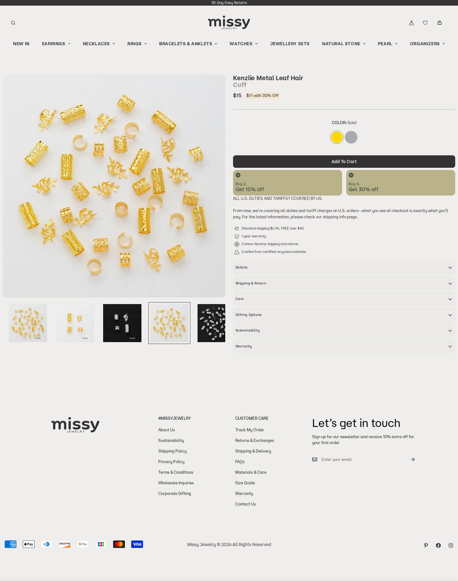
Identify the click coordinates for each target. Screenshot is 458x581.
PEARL (385, 43)
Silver (351, 137)
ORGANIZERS (425, 43)
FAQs (240, 461)
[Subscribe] (408, 459)
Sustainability (171, 440)
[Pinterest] (425, 545)
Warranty (244, 493)
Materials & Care (250, 472)
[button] (439, 23)
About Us (166, 430)
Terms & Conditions (175, 472)
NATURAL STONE (341, 43)
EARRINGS (53, 43)
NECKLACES (96, 43)
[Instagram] (450, 545)
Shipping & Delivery (253, 451)
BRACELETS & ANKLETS (185, 43)
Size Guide (245, 483)
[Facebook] (438, 545)
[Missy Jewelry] (229, 22)
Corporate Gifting (174, 493)
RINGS (134, 43)
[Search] (13, 23)
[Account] (411, 23)
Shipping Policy (172, 451)
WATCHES (241, 43)
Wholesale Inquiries (176, 483)
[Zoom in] (212, 88)
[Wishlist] (425, 23)
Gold (337, 137)
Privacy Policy (171, 461)
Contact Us (245, 504)
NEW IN (21, 43)
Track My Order (249, 430)
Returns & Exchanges (254, 440)
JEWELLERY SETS (290, 43)
